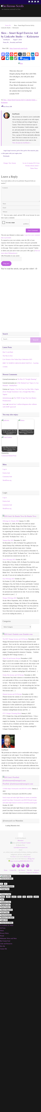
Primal (2, 936)
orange (30, 897)
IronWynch (6, 39)
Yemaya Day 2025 (8, 540)
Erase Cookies (5, 907)
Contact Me (13, 870)
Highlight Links (5, 904)
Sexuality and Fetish (16, 42)
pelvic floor (20, 150)
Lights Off (4, 920)
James (4, 404)
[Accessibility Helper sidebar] (5, 876)
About (2, 930)
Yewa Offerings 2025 (9, 559)
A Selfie (5, 367)
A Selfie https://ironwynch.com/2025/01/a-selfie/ (17, 788)
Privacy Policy (4, 933)
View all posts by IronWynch (21, 143)
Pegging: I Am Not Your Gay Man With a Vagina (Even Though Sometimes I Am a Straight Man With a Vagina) (21, 391)
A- (1, 884)
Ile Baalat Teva (30, 516)
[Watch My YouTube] (35, 2)
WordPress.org (7, 480)
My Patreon (22, 870)
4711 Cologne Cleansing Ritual (12, 713)
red (24, 897)
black (2, 897)
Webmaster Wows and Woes (8, 938)
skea (20, 153)
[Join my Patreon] (32, 2)
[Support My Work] (38, 2)
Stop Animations (6, 915)
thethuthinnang (7, 398)
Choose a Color (5, 894)
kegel (5, 150)
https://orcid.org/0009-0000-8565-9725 (21, 861)
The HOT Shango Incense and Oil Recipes (15, 639)
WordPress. (36, 872)
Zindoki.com (28, 634)
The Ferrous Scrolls (13, 6)
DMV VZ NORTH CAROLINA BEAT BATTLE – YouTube (21, 363)
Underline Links (5, 902)
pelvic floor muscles (29, 150)
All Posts (2, 928)
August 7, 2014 (17, 39)
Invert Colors (5, 912)
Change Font (5, 889)
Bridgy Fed (31, 859)
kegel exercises (11, 150)
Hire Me (29, 870)
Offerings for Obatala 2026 (11, 521)
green (14, 897)
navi (2, 899)
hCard (14, 856)
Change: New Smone (9, 163)
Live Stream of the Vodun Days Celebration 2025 (17, 359)
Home (5, 870)
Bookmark (6, 156)
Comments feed (7, 476)
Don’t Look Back (8, 352)
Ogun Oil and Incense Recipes (11, 658)
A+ (6, 884)
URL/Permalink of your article (10, 256)
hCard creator (27, 856)
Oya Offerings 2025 (9, 579)
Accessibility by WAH (6, 925)
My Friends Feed (5, 941)
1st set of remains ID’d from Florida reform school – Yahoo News (31, 165)
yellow (36, 897)
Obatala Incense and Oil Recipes (12, 694)
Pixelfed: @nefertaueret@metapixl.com (18, 784)
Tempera (28, 872)
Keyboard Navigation (7, 886)
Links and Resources (6, 943)
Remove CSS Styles (7, 917)
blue (19, 897)
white (8, 897)
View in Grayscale (6, 910)
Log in (5, 469)
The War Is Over (8, 356)
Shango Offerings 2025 (10, 598)
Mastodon (20, 840)
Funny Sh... (8, 25)
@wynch (36, 870)
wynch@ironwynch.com (20, 847)
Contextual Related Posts (9, 456)
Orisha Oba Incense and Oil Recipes (13, 675)
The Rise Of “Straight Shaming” (27, 379)
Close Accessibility (6, 878)
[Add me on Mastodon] (29, 2)
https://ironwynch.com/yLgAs (18, 48)
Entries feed (6, 473)
